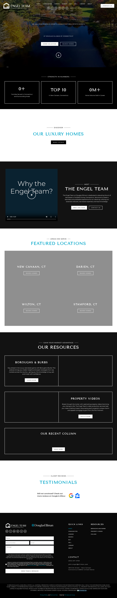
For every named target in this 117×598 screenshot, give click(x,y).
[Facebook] (48, 8)
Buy (70, 4)
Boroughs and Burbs (98, 528)
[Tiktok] (63, 8)
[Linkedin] (59, 8)
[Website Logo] (16, 6)
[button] (31, 195)
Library (82, 4)
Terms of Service (32, 565)
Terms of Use (54, 595)
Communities (47, 4)
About (90, 4)
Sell (75, 4)
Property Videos (97, 531)
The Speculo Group (69, 595)
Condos (57, 4)
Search (64, 4)
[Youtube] (55, 8)
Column (93, 534)
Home (38, 4)
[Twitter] (66, 8)
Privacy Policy (42, 565)
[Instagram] (52, 8)
